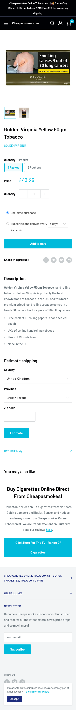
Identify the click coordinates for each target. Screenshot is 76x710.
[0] (68, 23)
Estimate (16, 433)
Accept (14, 698)
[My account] (60, 23)
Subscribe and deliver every (29, 224)
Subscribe (17, 649)
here (49, 529)
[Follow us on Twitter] (14, 682)
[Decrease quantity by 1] (23, 194)
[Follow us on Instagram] (22, 682)
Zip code (9, 408)
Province (10, 389)
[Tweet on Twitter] (61, 260)
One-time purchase (23, 213)
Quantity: (10, 194)
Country (9, 369)
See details (16, 230)
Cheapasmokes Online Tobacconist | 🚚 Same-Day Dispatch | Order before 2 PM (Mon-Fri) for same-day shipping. (38, 8)
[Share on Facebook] (46, 260)
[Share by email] (69, 260)
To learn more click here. (37, 691)
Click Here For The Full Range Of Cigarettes (38, 547)
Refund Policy (13, 451)
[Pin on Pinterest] (54, 260)
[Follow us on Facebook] (7, 682)
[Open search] (52, 23)
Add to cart (38, 243)
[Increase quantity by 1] (45, 194)
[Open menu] (6, 23)
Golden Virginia (15, 145)
